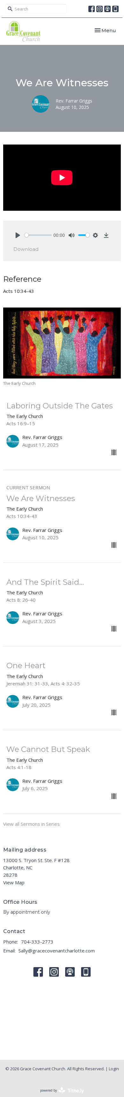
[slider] (38, 235)
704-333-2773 (37, 941)
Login (114, 1069)
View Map (13, 882)
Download (25, 249)
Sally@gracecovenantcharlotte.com (56, 950)
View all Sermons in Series (31, 824)
